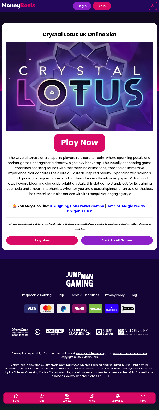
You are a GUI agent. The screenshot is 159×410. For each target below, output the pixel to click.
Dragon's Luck (79, 211)
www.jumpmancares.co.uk (130, 353)
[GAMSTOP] (55, 332)
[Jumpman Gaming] (79, 285)
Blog (134, 295)
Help (61, 295)
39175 (69, 368)
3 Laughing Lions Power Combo (77, 206)
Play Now (42, 240)
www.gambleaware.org (91, 353)
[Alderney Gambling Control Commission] (133, 332)
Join (102, 6)
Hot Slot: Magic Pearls (125, 206)
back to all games (117, 240)
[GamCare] (20, 332)
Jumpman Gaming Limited (62, 365)
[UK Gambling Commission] (79, 332)
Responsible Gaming (37, 295)
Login (82, 6)
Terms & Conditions (84, 295)
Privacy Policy (115, 295)
